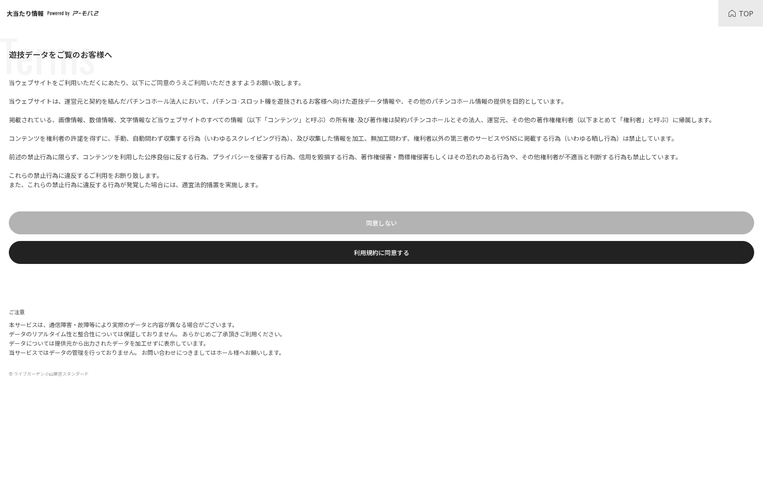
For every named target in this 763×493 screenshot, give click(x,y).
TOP (746, 13)
